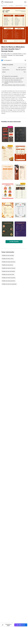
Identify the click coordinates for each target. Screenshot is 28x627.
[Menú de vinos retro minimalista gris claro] (20, 210)
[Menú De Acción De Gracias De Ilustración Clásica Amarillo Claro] (7, 210)
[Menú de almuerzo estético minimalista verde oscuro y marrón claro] (7, 229)
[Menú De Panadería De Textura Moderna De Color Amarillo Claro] (7, 153)
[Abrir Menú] (25, 2)
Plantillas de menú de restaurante (9, 284)
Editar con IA (22, 625)
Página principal (4, 5)
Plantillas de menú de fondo (8, 274)
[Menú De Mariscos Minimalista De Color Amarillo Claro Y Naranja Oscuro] (20, 153)
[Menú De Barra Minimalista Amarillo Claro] (20, 191)
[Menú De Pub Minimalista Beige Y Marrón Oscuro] (7, 134)
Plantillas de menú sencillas (8, 255)
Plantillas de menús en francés (8, 268)
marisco (25, 5)
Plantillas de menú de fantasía (8, 271)
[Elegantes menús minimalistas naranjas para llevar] (7, 191)
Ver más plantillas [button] (14, 241)
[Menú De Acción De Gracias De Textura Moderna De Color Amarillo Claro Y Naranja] (7, 172)
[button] (7, 624)
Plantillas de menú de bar (7, 265)
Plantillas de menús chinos (7, 258)
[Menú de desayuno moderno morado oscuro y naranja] (20, 229)
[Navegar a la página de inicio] (7, 2)
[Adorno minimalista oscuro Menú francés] (20, 134)
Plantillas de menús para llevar (8, 280)
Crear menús (11, 5)
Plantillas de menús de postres (8, 277)
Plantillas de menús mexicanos (8, 261)
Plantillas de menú (18, 5)
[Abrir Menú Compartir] (25, 60)
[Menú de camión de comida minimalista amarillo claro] (20, 172)
